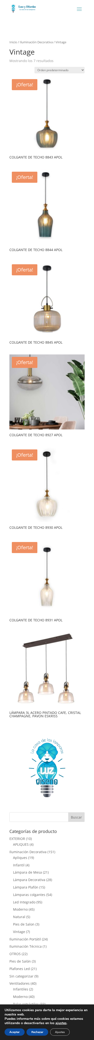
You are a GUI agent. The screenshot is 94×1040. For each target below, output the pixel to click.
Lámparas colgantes (29, 894)
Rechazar (37, 1032)
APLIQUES (21, 844)
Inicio (13, 42)
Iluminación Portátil (25, 939)
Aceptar (14, 1032)
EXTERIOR (17, 838)
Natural (19, 916)
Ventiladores (19, 983)
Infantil (19, 865)
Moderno (20, 909)
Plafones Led (19, 968)
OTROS (15, 954)
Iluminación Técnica (25, 946)
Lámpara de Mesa (27, 872)
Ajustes (60, 1032)
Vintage (19, 931)
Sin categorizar (21, 976)
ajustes (61, 1023)
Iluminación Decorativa (36, 42)
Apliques (20, 857)
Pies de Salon (23, 924)
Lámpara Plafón (25, 887)
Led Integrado (24, 902)
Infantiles (20, 989)
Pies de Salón (20, 961)
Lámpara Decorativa (29, 879)
